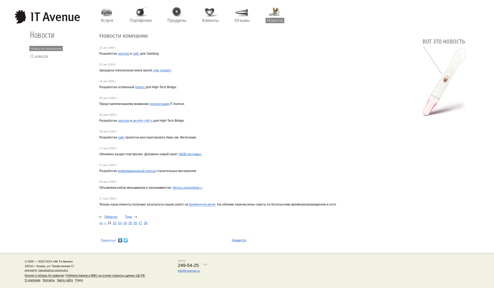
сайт (136, 53)
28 (145, 223)
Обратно (110, 217)
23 (120, 223)
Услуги (107, 20)
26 (135, 223)
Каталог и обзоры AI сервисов (44, 275)
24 (125, 223)
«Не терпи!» (162, 70)
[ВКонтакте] (120, 240)
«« (101, 223)
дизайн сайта (143, 120)
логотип (123, 53)
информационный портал (137, 171)
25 (130, 223)
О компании (32, 280)
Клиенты (210, 20)
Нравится (239, 240)
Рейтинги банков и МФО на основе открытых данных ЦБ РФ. (105, 275)
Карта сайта (65, 280)
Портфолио (141, 20)
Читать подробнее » (187, 188)
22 (115, 223)
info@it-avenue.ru (189, 270)
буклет (140, 87)
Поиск (79, 280)
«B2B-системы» (189, 154)
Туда (128, 217)
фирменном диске (202, 204)
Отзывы (242, 20)
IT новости (39, 56)
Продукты (176, 20)
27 (140, 223)
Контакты (49, 280)
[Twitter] (125, 240)
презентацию (159, 104)
